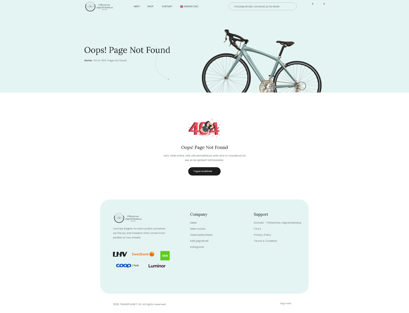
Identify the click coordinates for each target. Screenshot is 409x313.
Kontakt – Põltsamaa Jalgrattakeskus (277, 223)
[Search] (291, 6)
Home (88, 60)
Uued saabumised (201, 235)
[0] (310, 6)
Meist (137, 6)
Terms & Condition (265, 241)
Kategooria (197, 247)
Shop (150, 6)
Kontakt (167, 6)
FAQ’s (257, 229)
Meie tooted (197, 229)
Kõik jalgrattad (199, 241)
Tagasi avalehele (202, 171)
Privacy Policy (262, 235)
